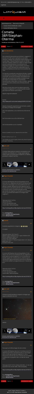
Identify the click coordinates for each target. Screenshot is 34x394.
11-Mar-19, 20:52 (5, 250)
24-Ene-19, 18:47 (5, 223)
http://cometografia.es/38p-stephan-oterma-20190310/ (16, 369)
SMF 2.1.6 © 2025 (10, 392)
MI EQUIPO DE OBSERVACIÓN (9, 171)
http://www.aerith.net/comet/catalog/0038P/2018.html (16, 101)
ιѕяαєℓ (19, 25)
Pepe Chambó (8, 176)
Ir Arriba (3, 381)
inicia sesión (28, 2)
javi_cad (6, 146)
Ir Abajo (3, 46)
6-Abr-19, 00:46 (5, 291)
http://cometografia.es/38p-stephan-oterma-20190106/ (16, 208)
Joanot (6, 220)
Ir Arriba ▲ (23, 390)
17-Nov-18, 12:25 (5, 148)
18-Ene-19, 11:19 (5, 178)
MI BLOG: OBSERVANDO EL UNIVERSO (11, 169)
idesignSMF (24, 392)
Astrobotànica (8, 51)
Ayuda (9, 390)
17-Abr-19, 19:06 (5, 344)
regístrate (3, 5)
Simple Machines (18, 392)
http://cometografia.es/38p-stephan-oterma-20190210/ (16, 276)
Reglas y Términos (16, 390)
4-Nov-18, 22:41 (5, 53)
